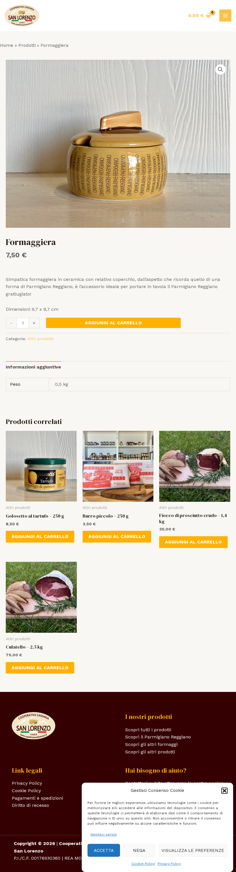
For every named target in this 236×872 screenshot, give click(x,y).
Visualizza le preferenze (192, 850)
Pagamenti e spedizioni (37, 798)
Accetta (104, 850)
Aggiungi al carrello (113, 322)
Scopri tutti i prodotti (148, 729)
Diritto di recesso (30, 805)
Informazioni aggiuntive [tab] (33, 367)
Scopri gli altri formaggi (151, 744)
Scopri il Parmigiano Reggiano (158, 737)
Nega (139, 850)
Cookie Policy (143, 864)
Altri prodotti (40, 338)
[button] (224, 791)
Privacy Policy (169, 864)
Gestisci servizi (103, 834)
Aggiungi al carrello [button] (40, 536)
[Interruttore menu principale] (225, 15)
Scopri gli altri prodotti (150, 752)
